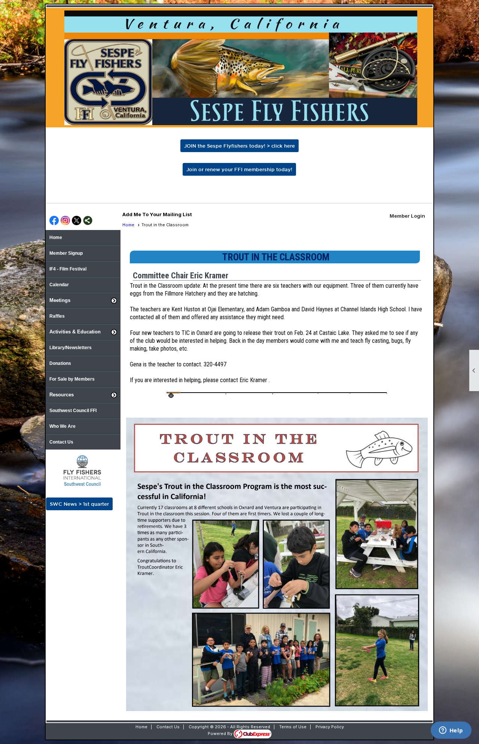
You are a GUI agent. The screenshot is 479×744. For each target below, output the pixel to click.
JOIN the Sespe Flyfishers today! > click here (239, 145)
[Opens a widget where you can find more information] (451, 731)
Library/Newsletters (70, 347)
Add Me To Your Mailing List (157, 214)
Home (55, 237)
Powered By (221, 733)
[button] (83, 300)
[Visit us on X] (76, 221)
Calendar (59, 284)
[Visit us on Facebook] (54, 221)
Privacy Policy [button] (329, 726)
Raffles (57, 316)
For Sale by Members (72, 379)
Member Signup (66, 253)
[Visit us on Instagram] (65, 221)
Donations (60, 363)
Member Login (407, 216)
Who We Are (62, 426)
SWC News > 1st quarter (79, 503)
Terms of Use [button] (292, 726)
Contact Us (61, 442)
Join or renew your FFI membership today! (239, 169)
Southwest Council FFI (73, 410)
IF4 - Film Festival (67, 269)
